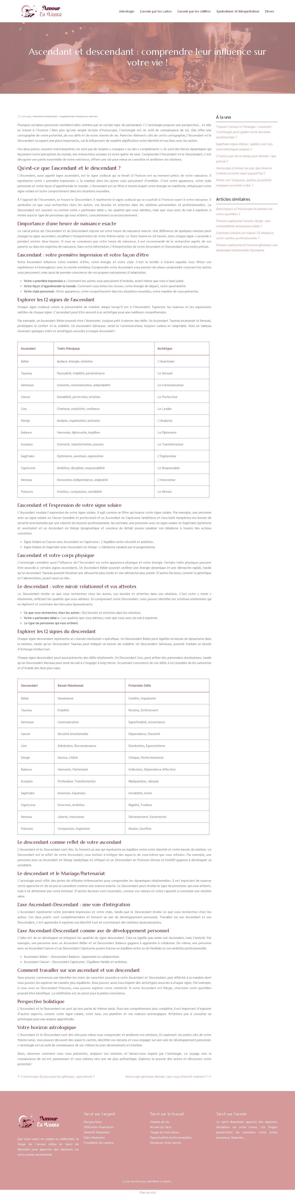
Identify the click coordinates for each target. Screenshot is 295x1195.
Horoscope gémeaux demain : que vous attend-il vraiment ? (166, 1076)
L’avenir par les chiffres (194, 11)
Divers (269, 11)
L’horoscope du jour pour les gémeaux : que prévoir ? (58, 1076)
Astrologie (126, 11)
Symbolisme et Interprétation (238, 11)
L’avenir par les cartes (156, 11)
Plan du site (147, 1192)
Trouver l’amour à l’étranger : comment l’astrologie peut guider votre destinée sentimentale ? (244, 131)
